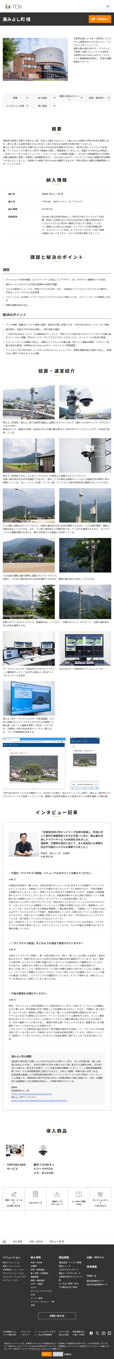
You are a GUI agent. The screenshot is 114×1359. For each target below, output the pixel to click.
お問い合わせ (57, 1315)
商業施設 (35, 1276)
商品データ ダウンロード (70, 1273)
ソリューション (11, 1257)
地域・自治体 (36, 1241)
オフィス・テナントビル (41, 1291)
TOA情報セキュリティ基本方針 (10, 1333)
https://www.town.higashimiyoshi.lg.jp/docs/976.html (39, 1100)
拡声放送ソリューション (13, 1269)
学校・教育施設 (37, 1269)
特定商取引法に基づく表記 (78, 1333)
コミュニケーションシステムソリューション (14, 1278)
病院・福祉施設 (37, 1280)
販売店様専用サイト (95, 1280)
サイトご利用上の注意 (64, 1333)
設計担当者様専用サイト (97, 1284)
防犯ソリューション (11, 1266)
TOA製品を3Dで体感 (68, 1287)
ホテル (34, 1287)
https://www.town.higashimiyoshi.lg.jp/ (31, 1093)
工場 (33, 1294)
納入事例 (17, 1241)
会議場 (34, 1266)
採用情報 (92, 1266)
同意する (46, 1354)
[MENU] (107, 6)
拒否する (58, 1354)
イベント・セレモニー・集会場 (42, 1303)
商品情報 (64, 1257)
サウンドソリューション (13, 1273)
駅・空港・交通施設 (39, 1273)
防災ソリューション (11, 1262)
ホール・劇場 (36, 1298)
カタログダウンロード (68, 1269)
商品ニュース (64, 1266)
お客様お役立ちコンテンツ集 (70, 1278)
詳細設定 (67, 1354)
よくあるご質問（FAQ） (69, 1283)
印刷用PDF (102, 19)
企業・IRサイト (95, 1257)
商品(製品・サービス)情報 (70, 1262)
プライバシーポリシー (40, 1348)
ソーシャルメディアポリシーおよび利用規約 (45, 1333)
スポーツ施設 (36, 1283)
